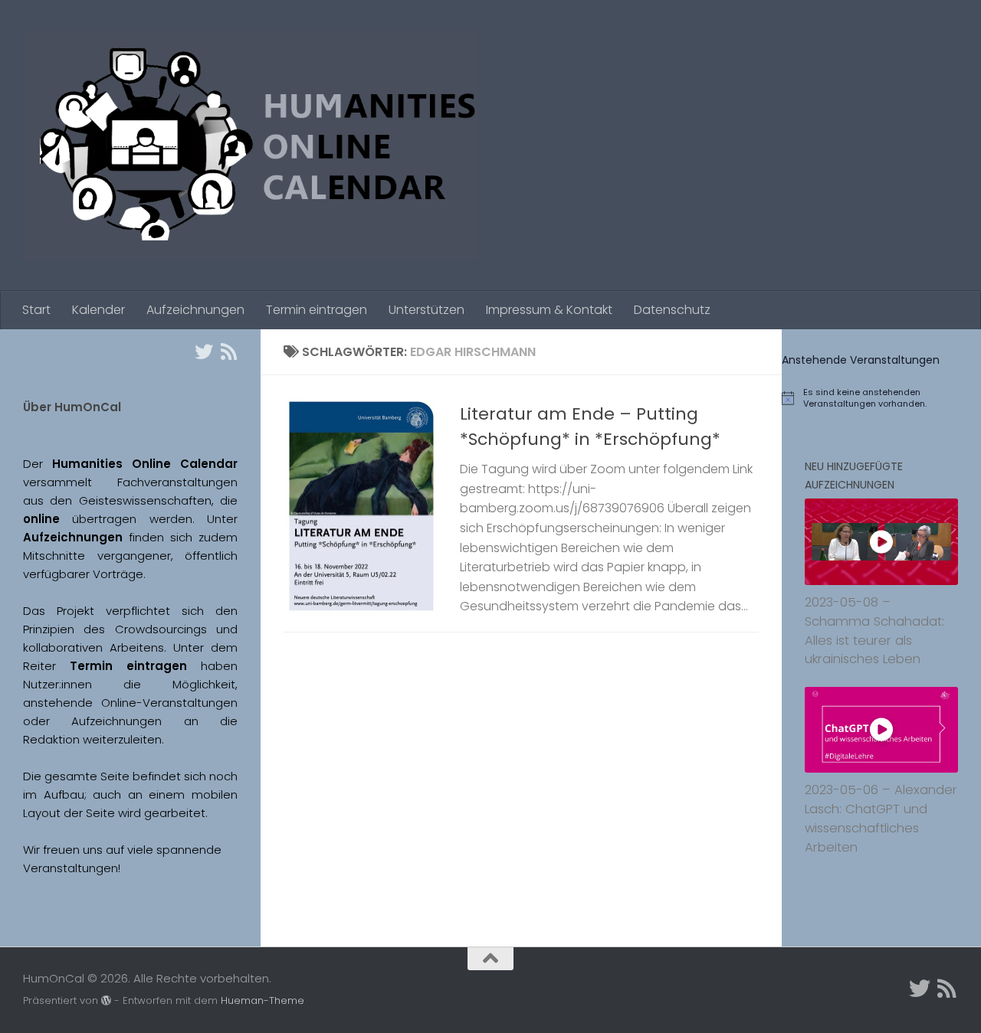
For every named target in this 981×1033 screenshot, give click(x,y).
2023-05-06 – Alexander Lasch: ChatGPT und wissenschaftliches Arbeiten (881, 818)
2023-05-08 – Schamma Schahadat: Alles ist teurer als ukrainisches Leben (874, 630)
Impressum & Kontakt (549, 310)
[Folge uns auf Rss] (228, 351)
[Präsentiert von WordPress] (106, 1000)
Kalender (98, 310)
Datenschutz (672, 310)
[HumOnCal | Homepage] (250, 145)
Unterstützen (426, 310)
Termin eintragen (316, 310)
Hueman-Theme (262, 1000)
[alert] (881, 398)
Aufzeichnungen (195, 310)
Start (36, 310)
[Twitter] (204, 351)
